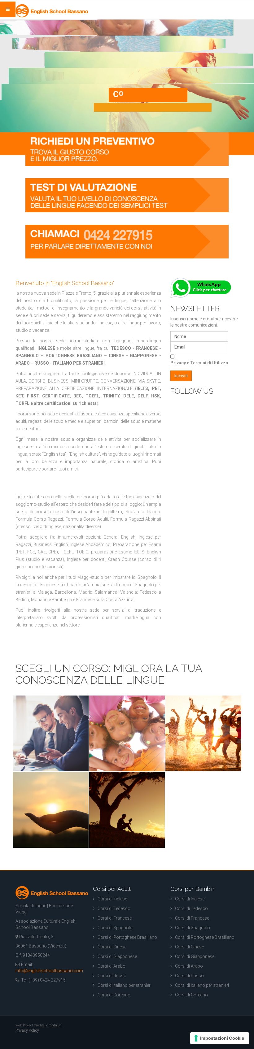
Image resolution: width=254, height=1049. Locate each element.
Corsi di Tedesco (114, 908)
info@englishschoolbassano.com (49, 970)
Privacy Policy (27, 1030)
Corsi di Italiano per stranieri (124, 985)
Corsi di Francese (115, 918)
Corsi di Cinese (112, 946)
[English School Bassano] (51, 11)
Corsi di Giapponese (117, 956)
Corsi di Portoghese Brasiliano (127, 937)
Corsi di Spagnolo (115, 927)
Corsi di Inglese (112, 898)
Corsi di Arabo (111, 966)
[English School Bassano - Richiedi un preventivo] (127, 148)
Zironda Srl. (54, 1025)
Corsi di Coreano (114, 994)
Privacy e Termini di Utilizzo (199, 362)
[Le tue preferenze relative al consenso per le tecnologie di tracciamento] (219, 1038)
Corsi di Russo (112, 975)
